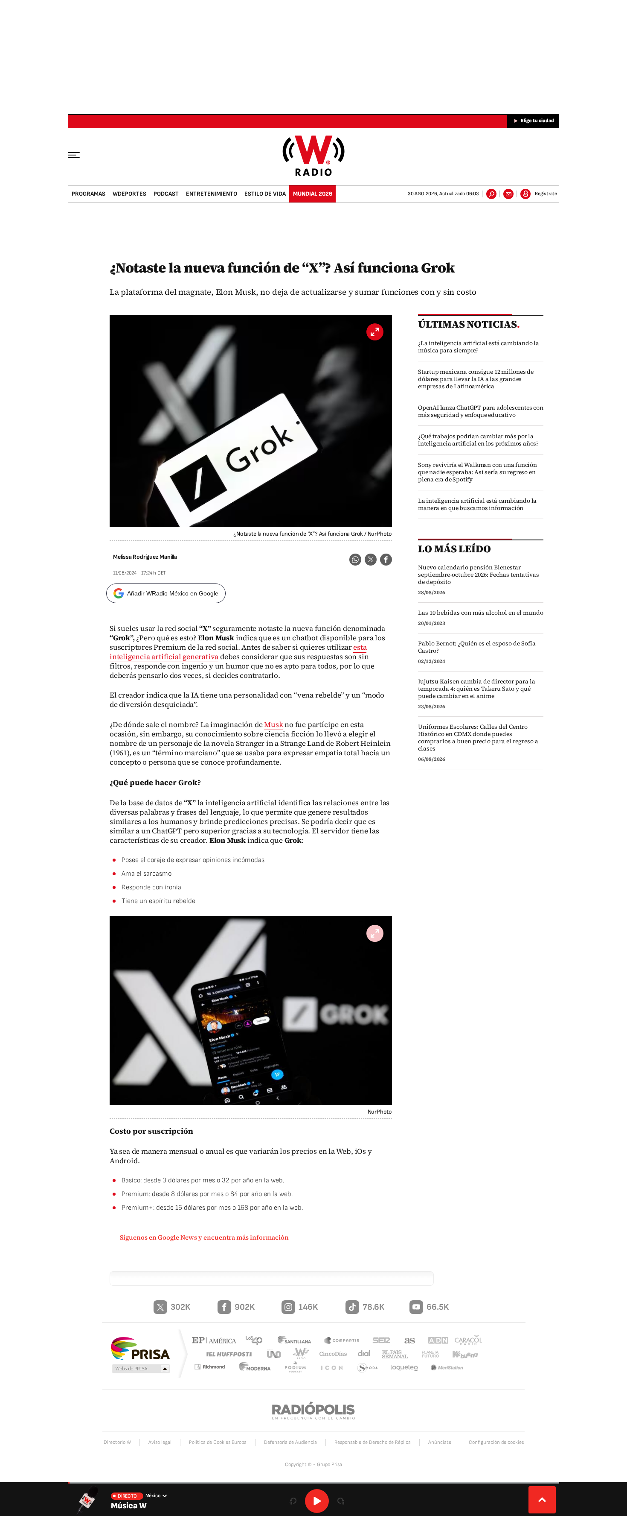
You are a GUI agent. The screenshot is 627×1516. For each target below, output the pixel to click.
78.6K (373, 1307)
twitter (371, 560)
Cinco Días (330, 1354)
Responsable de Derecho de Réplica (372, 1442)
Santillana (297, 1341)
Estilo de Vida (265, 193)
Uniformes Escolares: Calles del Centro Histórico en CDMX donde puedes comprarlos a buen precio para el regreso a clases (478, 737)
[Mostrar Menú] (80, 154)
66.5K (438, 1307)
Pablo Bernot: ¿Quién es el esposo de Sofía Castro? (477, 647)
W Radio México (314, 155)
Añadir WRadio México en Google (172, 593)
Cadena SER (379, 1341)
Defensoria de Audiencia (290, 1442)
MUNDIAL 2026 (312, 193)
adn (434, 1341)
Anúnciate (439, 1442)
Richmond (215, 1368)
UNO (275, 1354)
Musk (273, 724)
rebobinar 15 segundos (293, 1501)
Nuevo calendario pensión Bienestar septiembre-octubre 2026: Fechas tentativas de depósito (478, 575)
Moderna (260, 1368)
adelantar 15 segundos (341, 1501)
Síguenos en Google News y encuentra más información (204, 1237)
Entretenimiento (211, 193)
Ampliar (374, 933)
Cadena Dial (361, 1354)
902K (245, 1307)
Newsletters (508, 194)
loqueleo (405, 1368)
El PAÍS (216, 1341)
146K (308, 1307)
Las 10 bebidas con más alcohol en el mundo (480, 612)
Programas (88, 193)
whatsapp (355, 560)
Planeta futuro (426, 1354)
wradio (299, 1354)
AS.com (406, 1341)
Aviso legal (159, 1442)
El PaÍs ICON (333, 1368)
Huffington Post (227, 1354)
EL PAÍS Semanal (391, 1355)
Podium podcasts (299, 1368)
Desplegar (542, 1499)
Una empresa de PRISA (140, 1348)
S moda (368, 1368)
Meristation (448, 1368)
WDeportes (129, 193)
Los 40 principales (257, 1341)
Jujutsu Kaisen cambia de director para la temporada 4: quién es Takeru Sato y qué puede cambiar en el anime (476, 689)
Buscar (491, 194)
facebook (386, 560)
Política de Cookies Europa (218, 1442)
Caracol (465, 1341)
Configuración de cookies (496, 1442)
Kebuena (461, 1354)
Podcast (166, 193)
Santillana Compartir (342, 1341)
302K (180, 1307)
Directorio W (117, 1442)
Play (317, 1501)
